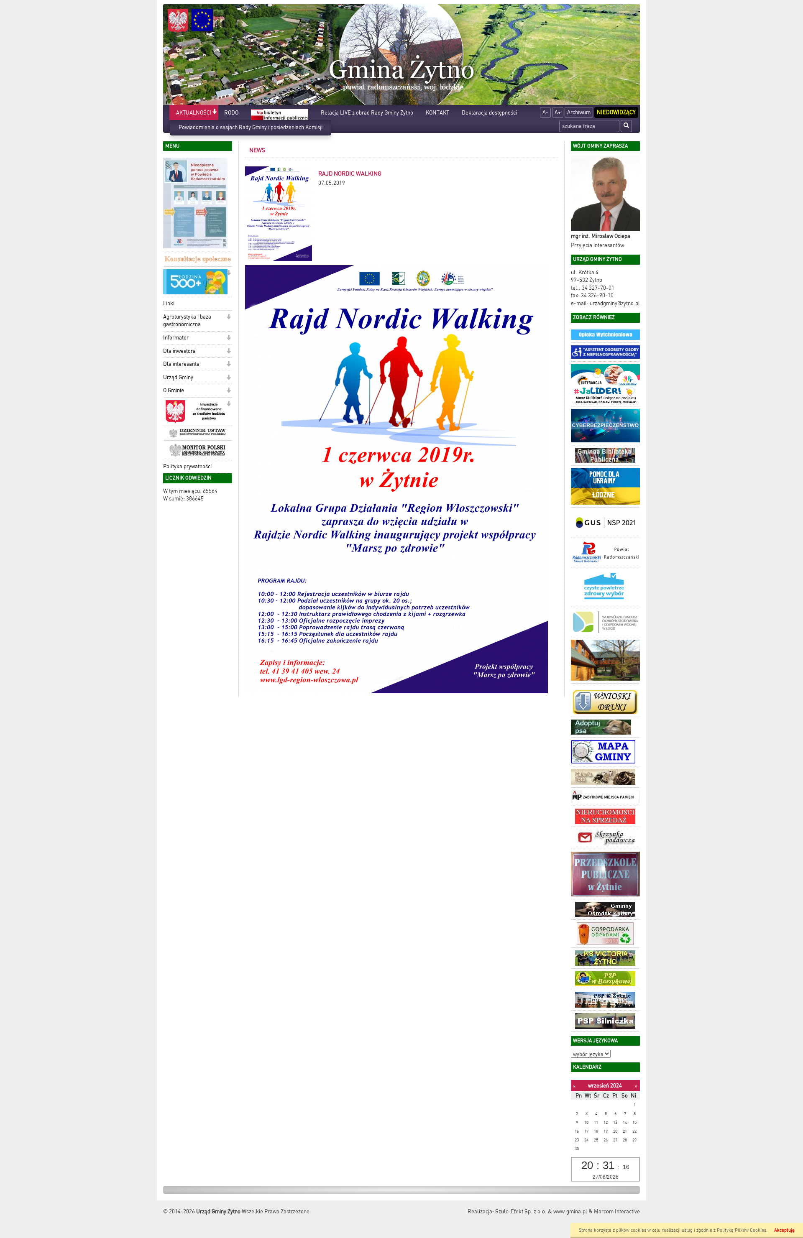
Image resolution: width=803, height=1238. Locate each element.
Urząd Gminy (178, 377)
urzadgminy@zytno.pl (615, 303)
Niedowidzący (616, 112)
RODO (231, 113)
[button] (214, 112)
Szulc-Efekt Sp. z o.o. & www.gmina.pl (541, 1211)
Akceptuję (784, 1230)
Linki (168, 303)
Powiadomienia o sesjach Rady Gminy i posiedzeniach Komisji (250, 127)
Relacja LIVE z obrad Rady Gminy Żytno (367, 113)
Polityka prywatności (187, 466)
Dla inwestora (179, 351)
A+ (558, 112)
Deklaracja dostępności (489, 113)
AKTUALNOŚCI (194, 113)
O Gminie (173, 390)
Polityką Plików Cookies (741, 1230)
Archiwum (579, 112)
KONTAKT (437, 113)
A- (545, 112)
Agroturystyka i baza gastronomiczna (187, 321)
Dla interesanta (181, 364)
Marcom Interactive (617, 1211)
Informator (176, 337)
